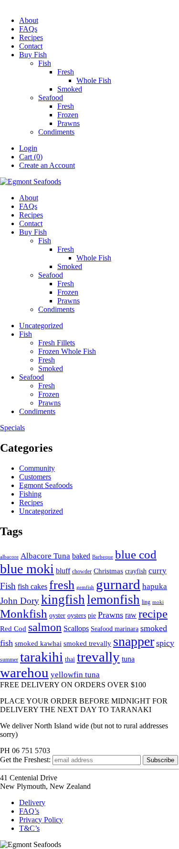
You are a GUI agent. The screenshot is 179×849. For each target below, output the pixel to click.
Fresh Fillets (56, 343)
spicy (165, 643)
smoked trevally (87, 643)
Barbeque (102, 556)
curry (157, 570)
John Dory (19, 601)
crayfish (136, 571)
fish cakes (32, 586)
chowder (82, 571)
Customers (35, 477)
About (28, 20)
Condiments (56, 132)
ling (146, 602)
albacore (9, 556)
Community (37, 468)
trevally (98, 656)
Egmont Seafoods (46, 485)
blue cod (136, 554)
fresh (61, 585)
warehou (24, 672)
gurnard (118, 584)
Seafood (50, 97)
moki (158, 602)
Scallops (76, 628)
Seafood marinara (114, 628)
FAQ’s (29, 811)
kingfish (63, 599)
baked (81, 556)
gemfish (85, 587)
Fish (44, 63)
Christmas (108, 571)
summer (9, 659)
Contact (30, 46)
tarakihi (41, 656)
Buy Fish (33, 55)
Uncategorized (41, 325)
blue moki (27, 568)
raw (131, 615)
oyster (57, 615)
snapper (133, 641)
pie (92, 615)
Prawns (68, 123)
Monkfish (23, 613)
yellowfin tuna (75, 674)
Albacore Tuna (45, 555)
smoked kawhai (38, 643)
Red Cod (13, 628)
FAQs (28, 29)
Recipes (31, 37)
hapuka (154, 586)
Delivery (32, 802)
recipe (153, 613)
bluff (63, 571)
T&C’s (29, 828)
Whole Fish (93, 80)
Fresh (65, 72)
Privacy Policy (41, 820)
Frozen (67, 115)
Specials (12, 428)
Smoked (69, 89)
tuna (128, 659)
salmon (45, 627)
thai (70, 659)
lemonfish (113, 599)
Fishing (30, 494)
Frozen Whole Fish (67, 351)
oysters (76, 615)
